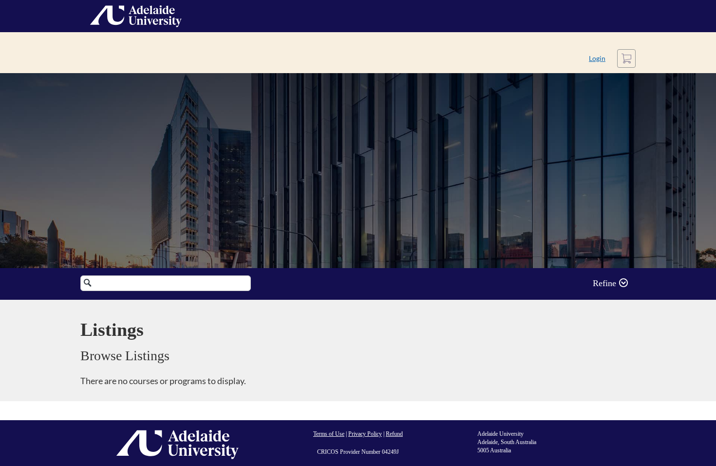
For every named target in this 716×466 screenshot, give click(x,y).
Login (597, 58)
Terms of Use (328, 433)
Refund (394, 433)
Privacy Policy (365, 433)
